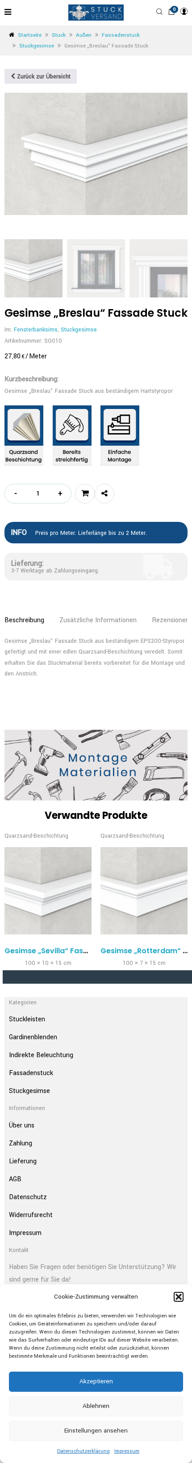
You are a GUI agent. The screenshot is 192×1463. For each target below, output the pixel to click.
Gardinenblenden (33, 1037)
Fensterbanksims (36, 330)
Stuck (59, 35)
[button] (178, 1296)
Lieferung (23, 1161)
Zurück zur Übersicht (43, 77)
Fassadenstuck (121, 35)
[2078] (85, 493)
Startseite (30, 35)
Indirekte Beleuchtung (41, 1055)
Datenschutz (28, 1197)
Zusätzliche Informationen (98, 620)
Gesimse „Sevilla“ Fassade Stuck (64, 951)
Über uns (21, 1125)
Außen (84, 35)
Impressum (126, 1451)
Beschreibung (24, 620)
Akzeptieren (96, 1381)
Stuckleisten (27, 1019)
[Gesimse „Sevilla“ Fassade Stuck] (48, 890)
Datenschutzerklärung (83, 1451)
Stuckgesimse (36, 46)
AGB (15, 1179)
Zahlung (20, 1143)
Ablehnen (96, 1406)
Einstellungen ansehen (96, 1430)
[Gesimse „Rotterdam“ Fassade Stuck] (144, 890)
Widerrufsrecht (31, 1215)
